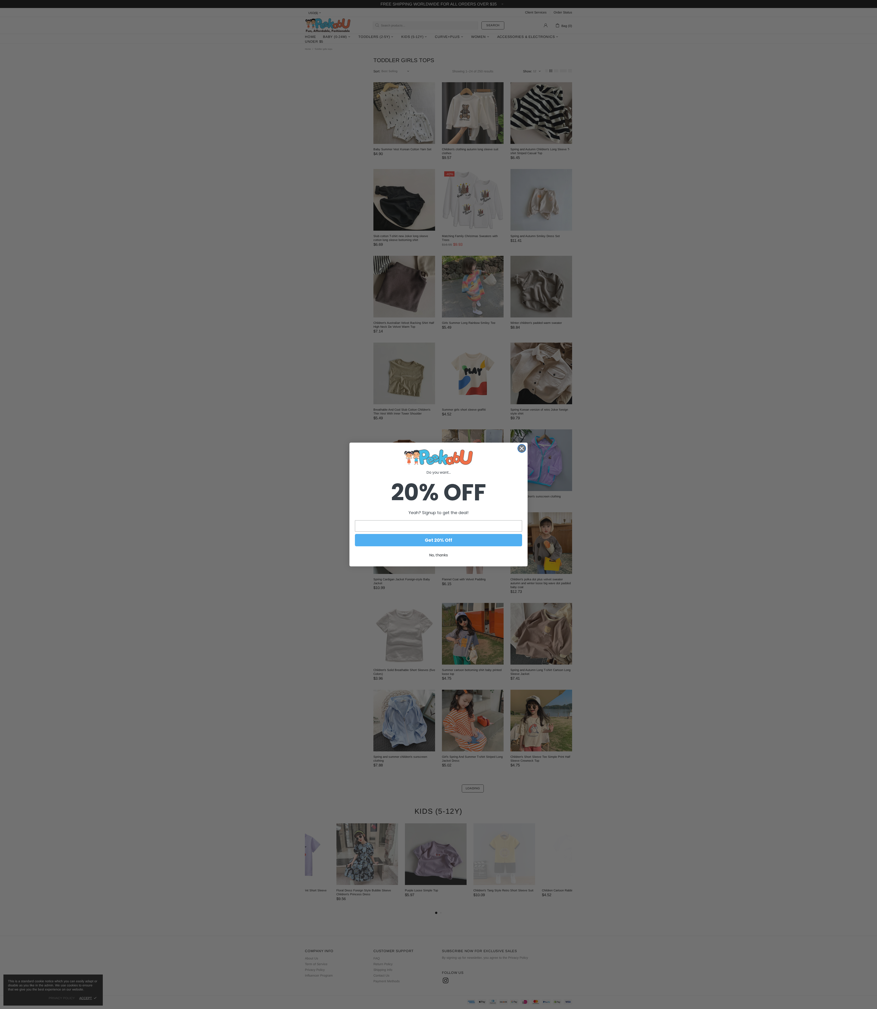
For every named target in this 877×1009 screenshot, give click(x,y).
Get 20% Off (438, 540)
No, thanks (438, 555)
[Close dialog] (522, 448)
